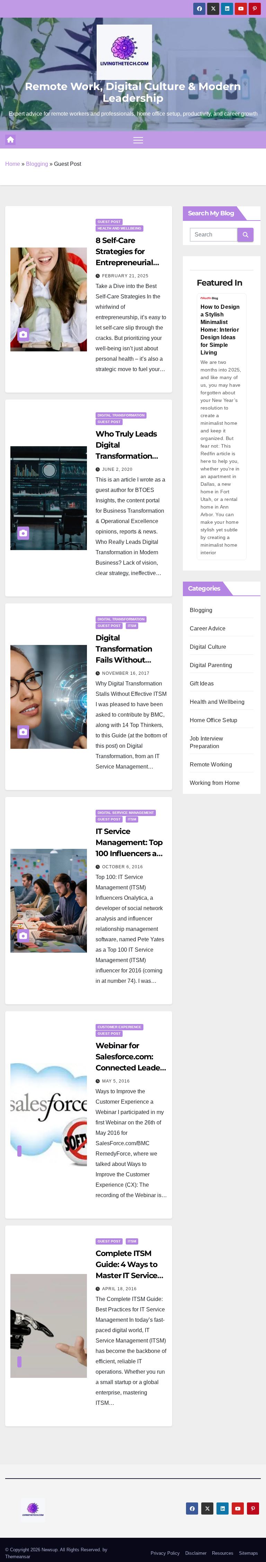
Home (12, 164)
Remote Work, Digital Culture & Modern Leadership (133, 92)
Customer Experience (119, 1027)
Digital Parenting (211, 665)
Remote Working (211, 764)
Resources (222, 1553)
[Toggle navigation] (138, 140)
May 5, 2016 (116, 1081)
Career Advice (208, 628)
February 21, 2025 (125, 275)
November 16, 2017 (126, 673)
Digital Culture (208, 647)
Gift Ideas (202, 683)
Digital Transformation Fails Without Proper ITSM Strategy (124, 660)
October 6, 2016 (122, 866)
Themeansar (17, 1556)
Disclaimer (195, 1553)
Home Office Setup (213, 720)
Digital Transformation (121, 415)
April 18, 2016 (119, 1288)
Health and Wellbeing (119, 228)
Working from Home (215, 783)
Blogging (37, 164)
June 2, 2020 (117, 469)
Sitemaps (248, 1553)
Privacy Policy (165, 1553)
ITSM (132, 626)
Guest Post (109, 222)
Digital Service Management (126, 813)
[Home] (10, 140)
